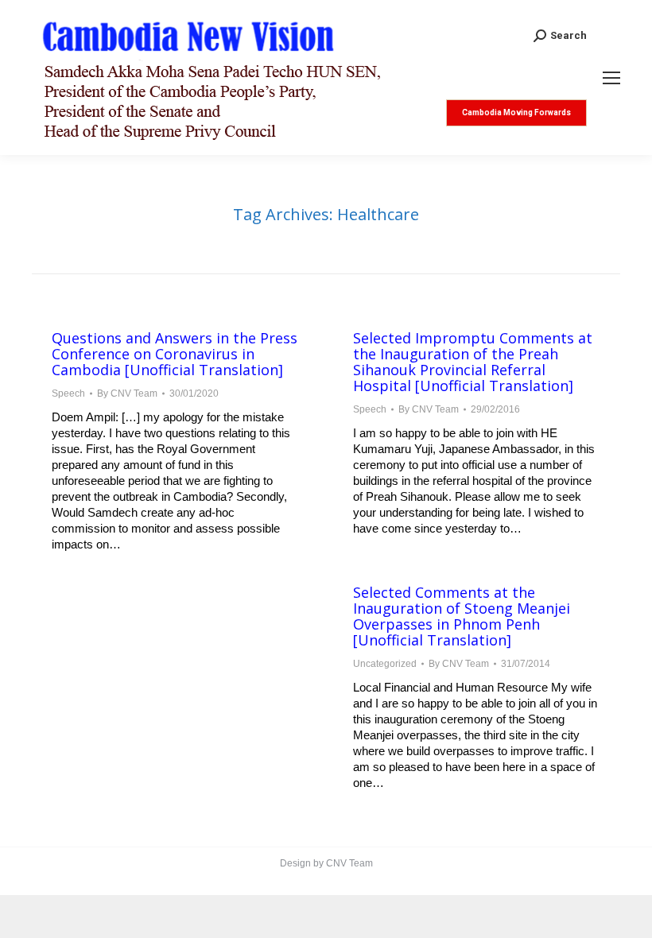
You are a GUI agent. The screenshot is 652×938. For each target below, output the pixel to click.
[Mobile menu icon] (611, 78)
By (127, 393)
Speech (68, 393)
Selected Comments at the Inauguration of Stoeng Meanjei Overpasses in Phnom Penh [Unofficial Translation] (461, 616)
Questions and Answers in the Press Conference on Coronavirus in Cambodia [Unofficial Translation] (174, 354)
